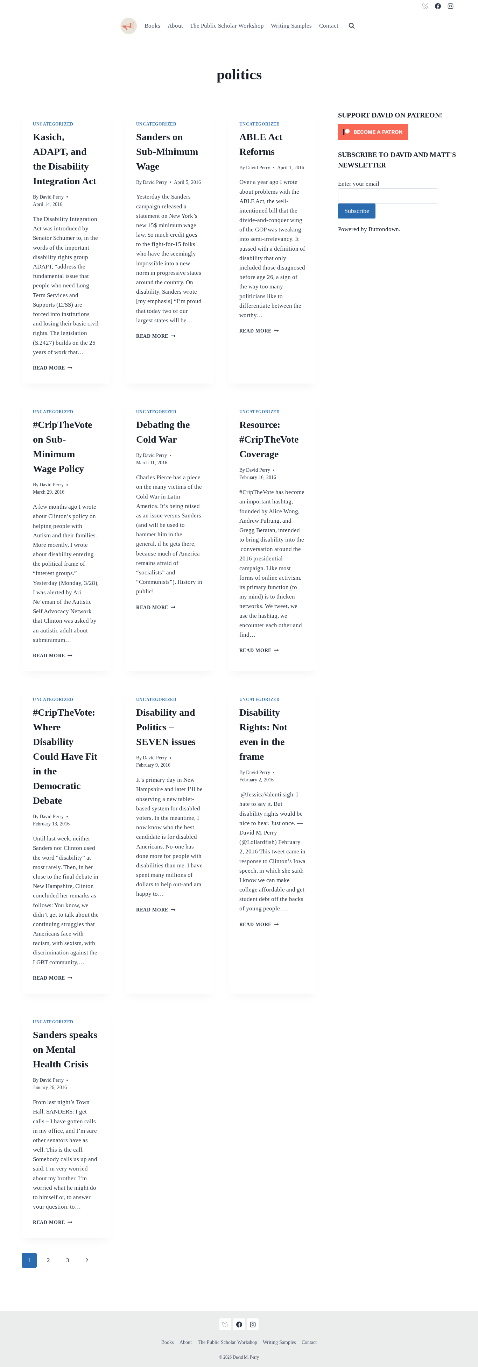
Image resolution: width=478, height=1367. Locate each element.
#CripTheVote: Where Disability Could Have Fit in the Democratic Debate (65, 756)
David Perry (52, 197)
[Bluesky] (425, 6)
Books (152, 25)
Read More (52, 368)
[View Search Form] (351, 26)
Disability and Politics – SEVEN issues (166, 727)
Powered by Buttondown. (369, 229)
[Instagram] (450, 6)
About (175, 25)
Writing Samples (291, 25)
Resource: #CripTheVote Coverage (268, 439)
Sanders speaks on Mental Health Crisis (65, 1049)
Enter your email (358, 183)
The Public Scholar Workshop (227, 25)
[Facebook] (438, 6)
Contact (328, 25)
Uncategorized (53, 124)
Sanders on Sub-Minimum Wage (167, 151)
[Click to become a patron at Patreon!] (397, 132)
